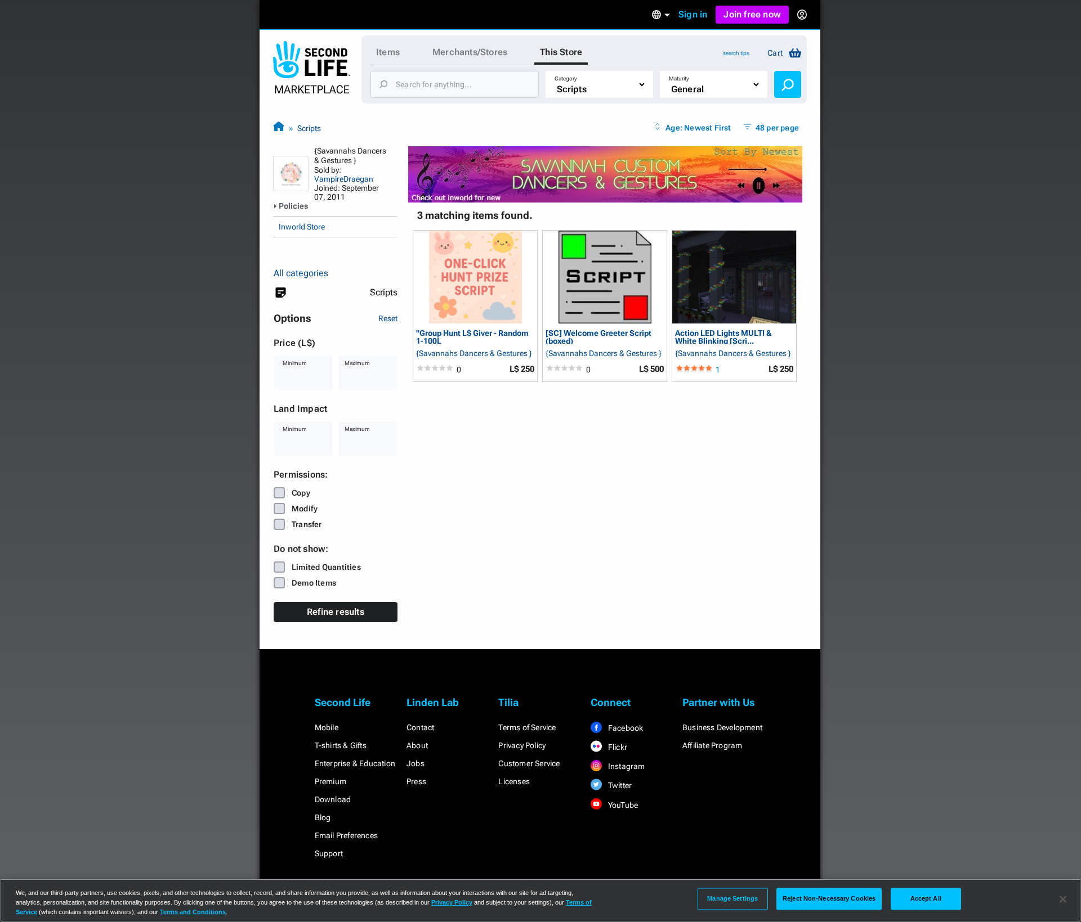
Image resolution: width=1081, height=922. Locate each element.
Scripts (309, 128)
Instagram (625, 766)
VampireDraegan (343, 178)
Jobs (416, 763)
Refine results (335, 611)
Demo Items (314, 582)
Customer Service (529, 763)
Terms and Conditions (193, 911)
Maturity (679, 78)
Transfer (307, 524)
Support (329, 853)
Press (416, 781)
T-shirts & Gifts (341, 745)
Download (333, 799)
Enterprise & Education (355, 763)
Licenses (514, 781)
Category (566, 78)
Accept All (925, 898)
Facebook (625, 727)
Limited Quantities (326, 567)
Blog (323, 817)
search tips (736, 53)
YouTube (622, 804)
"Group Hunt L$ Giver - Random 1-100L (472, 336)
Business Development (722, 727)
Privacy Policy (522, 745)
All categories (301, 273)
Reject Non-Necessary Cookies (829, 898)
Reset (387, 318)
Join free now (752, 14)
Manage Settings (732, 898)
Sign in (692, 14)
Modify (305, 508)
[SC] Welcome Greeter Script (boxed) (598, 336)
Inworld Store (302, 226)
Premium (330, 781)
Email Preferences (346, 835)
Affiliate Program (712, 745)
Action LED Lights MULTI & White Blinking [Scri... (723, 336)
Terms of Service (527, 727)
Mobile (326, 727)
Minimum (295, 363)
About (417, 745)
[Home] (278, 128)
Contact (420, 727)
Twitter (619, 785)
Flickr (616, 747)
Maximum (357, 363)
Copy (301, 492)
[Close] (1063, 899)
